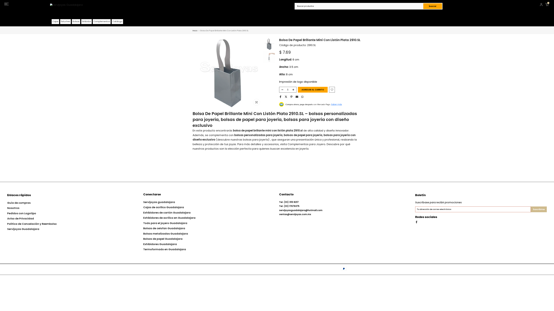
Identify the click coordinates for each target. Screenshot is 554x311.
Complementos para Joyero (306, 144)
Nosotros (13, 208)
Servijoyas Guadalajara (23, 229)
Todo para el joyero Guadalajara (165, 223)
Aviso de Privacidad (20, 218)
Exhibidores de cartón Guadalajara (167, 212)
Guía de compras (19, 203)
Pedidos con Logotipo (21, 213)
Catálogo (117, 21)
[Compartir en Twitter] (286, 96)
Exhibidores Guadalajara (160, 244)
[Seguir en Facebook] (416, 222)
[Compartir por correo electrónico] (297, 96)
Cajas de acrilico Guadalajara (163, 207)
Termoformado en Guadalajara (164, 249)
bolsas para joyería (255, 139)
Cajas (55, 21)
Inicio (195, 31)
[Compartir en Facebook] (280, 96)
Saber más (336, 104)
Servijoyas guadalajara (159, 202)
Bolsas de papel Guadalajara (163, 239)
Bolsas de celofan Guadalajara (164, 228)
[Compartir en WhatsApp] (302, 96)
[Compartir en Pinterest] (291, 96)
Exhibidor (86, 21)
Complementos (101, 21)
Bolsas (76, 21)
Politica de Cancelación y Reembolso (32, 224)
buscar (432, 6)
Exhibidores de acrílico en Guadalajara (169, 218)
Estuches (65, 21)
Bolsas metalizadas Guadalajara (165, 233)
